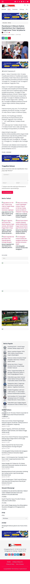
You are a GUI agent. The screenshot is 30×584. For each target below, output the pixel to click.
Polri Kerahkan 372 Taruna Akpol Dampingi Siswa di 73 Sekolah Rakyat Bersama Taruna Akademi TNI (17, 398)
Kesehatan (15, 9)
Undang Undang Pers (17, 562)
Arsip (3, 515)
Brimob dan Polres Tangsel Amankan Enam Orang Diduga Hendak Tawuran (16, 366)
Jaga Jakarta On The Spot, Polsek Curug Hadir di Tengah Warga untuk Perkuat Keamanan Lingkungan (8, 213)
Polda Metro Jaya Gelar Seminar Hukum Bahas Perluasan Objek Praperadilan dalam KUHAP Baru (16, 378)
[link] (15, 1)
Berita (9, 9)
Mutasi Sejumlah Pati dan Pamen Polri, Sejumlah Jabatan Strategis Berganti (8, 245)
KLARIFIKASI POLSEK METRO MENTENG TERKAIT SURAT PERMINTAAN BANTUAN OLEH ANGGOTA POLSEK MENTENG (15, 492)
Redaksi (9, 562)
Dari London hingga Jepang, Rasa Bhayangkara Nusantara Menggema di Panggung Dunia (14, 506)
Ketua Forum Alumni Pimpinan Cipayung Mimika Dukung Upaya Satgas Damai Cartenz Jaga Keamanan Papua (22, 231)
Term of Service (20, 564)
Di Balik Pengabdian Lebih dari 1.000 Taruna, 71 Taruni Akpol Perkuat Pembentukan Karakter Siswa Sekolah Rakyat (16, 391)
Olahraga (22, 9)
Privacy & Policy (10, 564)
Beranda (4, 9)
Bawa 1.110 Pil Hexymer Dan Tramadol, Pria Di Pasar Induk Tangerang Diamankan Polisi (14, 458)
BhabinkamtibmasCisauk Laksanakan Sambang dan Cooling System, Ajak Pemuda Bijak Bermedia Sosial (15, 473)
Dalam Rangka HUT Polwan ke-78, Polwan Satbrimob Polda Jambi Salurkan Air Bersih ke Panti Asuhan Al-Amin (14, 465)
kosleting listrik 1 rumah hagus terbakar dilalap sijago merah (16, 347)
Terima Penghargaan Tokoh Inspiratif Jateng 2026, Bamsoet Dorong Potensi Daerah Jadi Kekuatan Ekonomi (14, 481)
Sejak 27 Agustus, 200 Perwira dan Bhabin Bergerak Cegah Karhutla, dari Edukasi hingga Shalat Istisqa (8, 231)
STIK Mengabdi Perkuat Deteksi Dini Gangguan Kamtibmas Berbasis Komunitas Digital (22, 247)
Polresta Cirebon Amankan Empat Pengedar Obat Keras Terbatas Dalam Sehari (17, 359)
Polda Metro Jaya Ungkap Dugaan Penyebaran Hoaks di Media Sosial (17, 403)
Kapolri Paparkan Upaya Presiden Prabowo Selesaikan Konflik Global (13, 499)
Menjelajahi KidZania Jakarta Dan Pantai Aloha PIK (14, 526)
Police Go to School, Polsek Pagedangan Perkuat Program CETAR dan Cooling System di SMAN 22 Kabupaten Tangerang (21, 215)
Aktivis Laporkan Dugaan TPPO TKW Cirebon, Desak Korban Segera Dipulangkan (16, 353)
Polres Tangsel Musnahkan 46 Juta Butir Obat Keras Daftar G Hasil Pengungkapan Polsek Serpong (16, 372)
